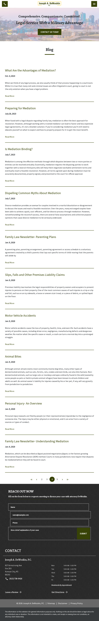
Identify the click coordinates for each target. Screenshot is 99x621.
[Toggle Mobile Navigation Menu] (94, 4)
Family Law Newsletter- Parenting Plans (30, 237)
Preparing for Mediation (20, 108)
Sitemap (51, 603)
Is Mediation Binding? (19, 149)
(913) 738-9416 (15, 578)
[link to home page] (49, 4)
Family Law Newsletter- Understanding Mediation (37, 441)
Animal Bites (13, 356)
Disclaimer (62, 603)
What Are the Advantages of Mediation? (30, 70)
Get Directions (58, 592)
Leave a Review (11, 592)
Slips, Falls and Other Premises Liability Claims (35, 275)
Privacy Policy (77, 603)
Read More (9, 96)
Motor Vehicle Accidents (20, 315)
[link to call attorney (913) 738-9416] (5, 4)
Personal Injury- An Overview (23, 403)
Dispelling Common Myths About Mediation (33, 193)
